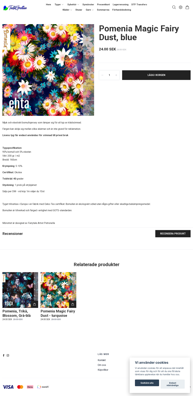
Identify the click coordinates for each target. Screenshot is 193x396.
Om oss (102, 365)
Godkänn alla (147, 383)
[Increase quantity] (116, 75)
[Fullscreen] (88, 30)
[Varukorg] (187, 7)
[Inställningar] (180, 7)
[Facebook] (3, 355)
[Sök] (174, 7)
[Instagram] (8, 355)
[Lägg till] (34, 304)
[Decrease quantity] (102, 75)
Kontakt (102, 360)
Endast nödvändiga (173, 384)
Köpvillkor (103, 369)
